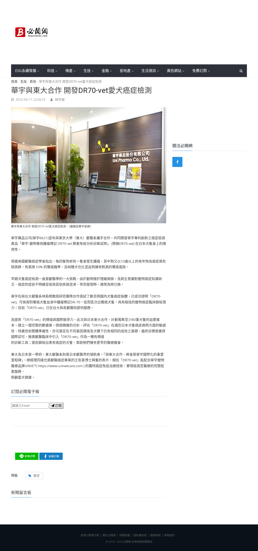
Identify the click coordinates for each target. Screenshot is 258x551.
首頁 (14, 81)
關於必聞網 (109, 535)
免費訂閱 (199, 70)
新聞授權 (124, 535)
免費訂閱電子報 (90, 535)
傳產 (69, 70)
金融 (105, 70)
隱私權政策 (140, 535)
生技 (87, 70)
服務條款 (155, 535)
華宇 (36, 476)
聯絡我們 (169, 535)
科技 (50, 70)
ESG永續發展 (25, 70)
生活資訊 (148, 70)
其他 (33, 81)
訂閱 (58, 405)
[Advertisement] (159, 32)
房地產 (125, 70)
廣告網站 (174, 70)
